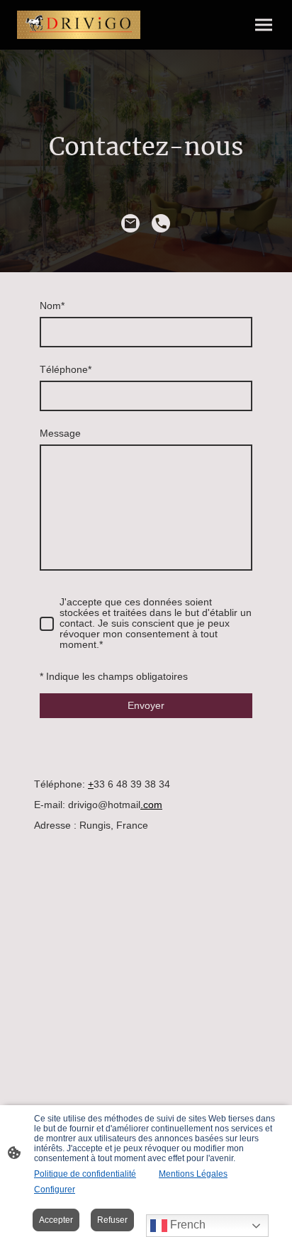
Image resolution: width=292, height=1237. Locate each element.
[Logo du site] (78, 25)
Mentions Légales (193, 1174)
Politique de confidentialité (85, 1174)
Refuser (112, 1220)
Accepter (56, 1220)
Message (60, 433)
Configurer (54, 1189)
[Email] (130, 223)
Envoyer (146, 705)
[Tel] (161, 223)
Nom (52, 306)
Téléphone (65, 369)
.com (151, 805)
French (186, 1225)
